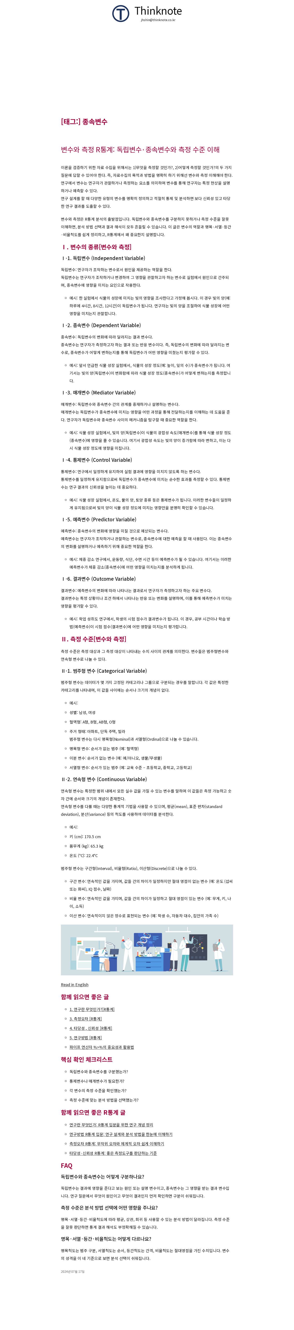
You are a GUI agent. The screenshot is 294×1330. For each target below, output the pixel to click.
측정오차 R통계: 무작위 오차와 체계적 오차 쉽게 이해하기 (117, 1143)
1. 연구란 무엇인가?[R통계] (92, 1009)
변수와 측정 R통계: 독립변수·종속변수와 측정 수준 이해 (140, 149)
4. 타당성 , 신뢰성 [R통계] (91, 1028)
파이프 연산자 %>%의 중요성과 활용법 (102, 1047)
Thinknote (158, 10)
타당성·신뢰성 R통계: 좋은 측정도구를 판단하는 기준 (113, 1153)
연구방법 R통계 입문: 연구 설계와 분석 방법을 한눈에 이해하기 (121, 1134)
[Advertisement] (147, 72)
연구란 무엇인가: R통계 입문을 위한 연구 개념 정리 (111, 1124)
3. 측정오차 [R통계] (86, 1018)
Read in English (74, 984)
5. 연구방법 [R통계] (86, 1037)
